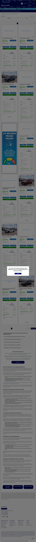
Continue (18, 273)
